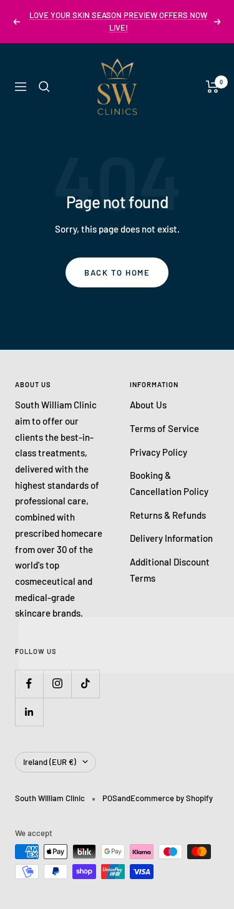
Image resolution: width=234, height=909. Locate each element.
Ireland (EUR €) (49, 762)
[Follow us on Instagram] (57, 684)
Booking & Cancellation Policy (169, 483)
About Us (148, 404)
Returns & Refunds (168, 515)
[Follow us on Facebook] (29, 684)
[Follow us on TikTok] (85, 684)
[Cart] (212, 86)
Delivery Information (171, 538)
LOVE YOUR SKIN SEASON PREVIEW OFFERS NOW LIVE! (118, 21)
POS (109, 798)
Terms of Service (164, 428)
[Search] (44, 86)
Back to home (117, 272)
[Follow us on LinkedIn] (29, 712)
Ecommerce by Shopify (171, 798)
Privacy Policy (158, 452)
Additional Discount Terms (170, 570)
